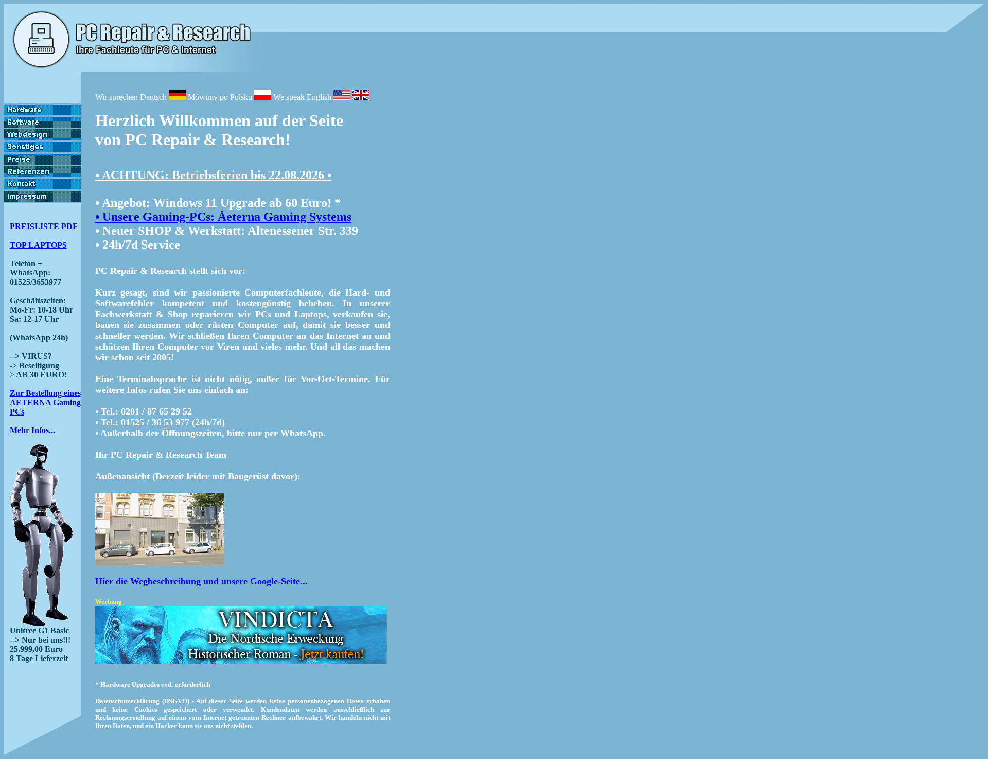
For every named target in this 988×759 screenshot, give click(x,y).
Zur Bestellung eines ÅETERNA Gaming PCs (45, 402)
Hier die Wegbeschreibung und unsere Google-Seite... (201, 581)
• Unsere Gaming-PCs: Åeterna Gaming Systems (223, 216)
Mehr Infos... (32, 430)
